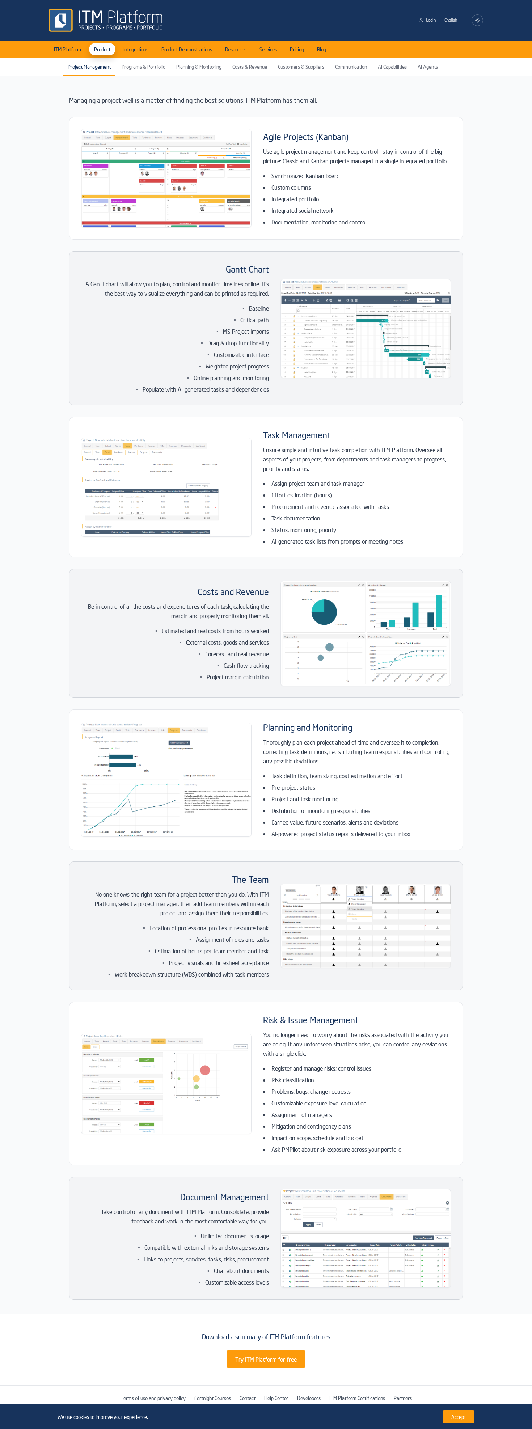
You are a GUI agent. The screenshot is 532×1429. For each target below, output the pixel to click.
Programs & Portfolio (143, 66)
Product (102, 49)
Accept (458, 1416)
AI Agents (428, 66)
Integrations (135, 49)
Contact (248, 1398)
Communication (351, 66)
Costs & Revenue (249, 66)
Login (431, 20)
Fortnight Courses (212, 1398)
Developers (309, 1398)
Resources (235, 49)
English (450, 20)
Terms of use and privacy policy (153, 1398)
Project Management (89, 66)
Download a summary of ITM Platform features (266, 1336)
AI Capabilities (392, 66)
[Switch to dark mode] (477, 20)
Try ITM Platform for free (266, 1359)
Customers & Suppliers (301, 66)
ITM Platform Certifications (357, 1398)
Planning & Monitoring (198, 66)
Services (268, 49)
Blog (321, 49)
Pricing (297, 49)
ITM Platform (67, 49)
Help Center (276, 1398)
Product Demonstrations (186, 49)
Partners (403, 1398)
